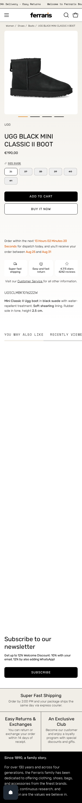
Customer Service (30, 281)
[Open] (10, 792)
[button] (66, 15)
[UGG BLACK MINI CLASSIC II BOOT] (23, 116)
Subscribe (41, 672)
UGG (7, 125)
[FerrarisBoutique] (41, 15)
